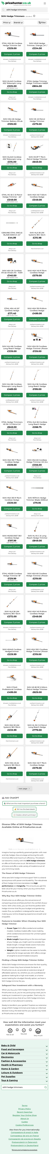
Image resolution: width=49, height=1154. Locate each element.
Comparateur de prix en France (24, 1136)
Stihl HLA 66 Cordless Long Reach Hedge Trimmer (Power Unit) (12, 347)
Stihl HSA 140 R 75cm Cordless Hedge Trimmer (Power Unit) (37, 272)
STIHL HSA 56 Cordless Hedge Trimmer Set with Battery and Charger (12, 44)
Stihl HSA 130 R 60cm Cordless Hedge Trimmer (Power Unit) (37, 309)
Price (5, 22)
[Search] (3, 9)
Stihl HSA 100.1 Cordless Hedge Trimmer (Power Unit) (37, 650)
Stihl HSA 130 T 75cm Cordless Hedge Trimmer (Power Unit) (12, 461)
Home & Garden (10, 1069)
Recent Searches (24, 1112)
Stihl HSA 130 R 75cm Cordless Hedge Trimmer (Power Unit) (12, 499)
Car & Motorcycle (10, 1053)
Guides (24, 1122)
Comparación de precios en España (25, 1139)
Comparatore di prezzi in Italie (24, 1132)
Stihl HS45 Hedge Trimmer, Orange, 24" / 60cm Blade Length (37, 44)
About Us (24, 1118)
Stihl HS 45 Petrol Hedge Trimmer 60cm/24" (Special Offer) (37, 120)
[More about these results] (34, 16)
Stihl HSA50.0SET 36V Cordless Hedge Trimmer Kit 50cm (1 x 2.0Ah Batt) (12, 537)
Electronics (7, 1057)
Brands (17, 22)
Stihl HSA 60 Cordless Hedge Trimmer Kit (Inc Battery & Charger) (37, 461)
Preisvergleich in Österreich (24, 1142)
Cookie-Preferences (25, 1125)
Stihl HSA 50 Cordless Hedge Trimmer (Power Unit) (37, 347)
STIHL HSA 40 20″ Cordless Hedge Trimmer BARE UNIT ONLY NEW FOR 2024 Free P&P (11, 309)
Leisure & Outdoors (12, 1072)
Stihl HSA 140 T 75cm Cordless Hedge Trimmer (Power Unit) (37, 764)
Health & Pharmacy (12, 1065)
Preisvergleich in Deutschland (24, 1145)
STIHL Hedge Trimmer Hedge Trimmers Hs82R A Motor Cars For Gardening (37, 82)
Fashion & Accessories (13, 1061)
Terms (24, 1105)
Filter (43, 22)
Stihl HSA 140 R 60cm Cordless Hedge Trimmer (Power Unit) (37, 612)
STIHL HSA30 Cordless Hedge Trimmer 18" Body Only (12, 575)
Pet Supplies (8, 1076)
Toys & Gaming (9, 1080)
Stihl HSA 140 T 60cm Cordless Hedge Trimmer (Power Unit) (37, 196)
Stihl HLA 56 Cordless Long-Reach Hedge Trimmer (37, 385)
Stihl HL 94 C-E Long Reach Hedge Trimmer (37, 537)
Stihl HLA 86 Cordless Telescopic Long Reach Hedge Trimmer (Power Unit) (12, 385)
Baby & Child (8, 1045)
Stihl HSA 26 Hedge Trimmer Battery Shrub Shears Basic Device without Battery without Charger (12, 120)
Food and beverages (12, 1049)
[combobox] (26, 9)
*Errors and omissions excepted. (24, 1150)
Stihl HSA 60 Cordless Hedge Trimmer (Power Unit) (37, 575)
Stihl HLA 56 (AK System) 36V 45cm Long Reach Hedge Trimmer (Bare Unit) (12, 612)
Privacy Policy (24, 1109)
